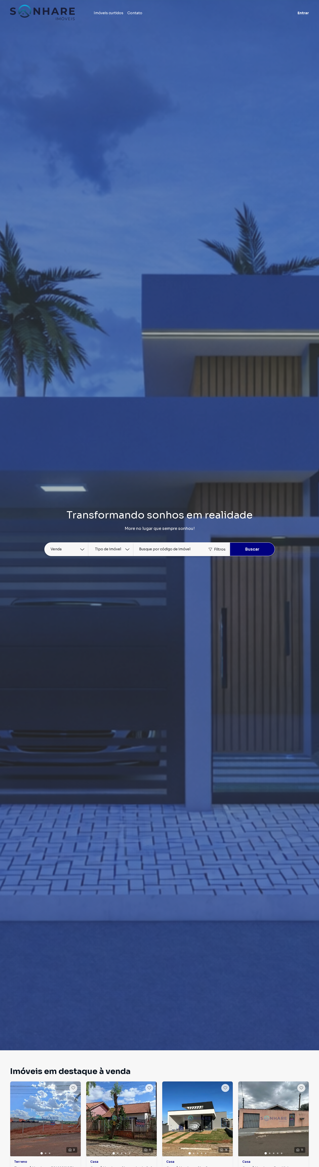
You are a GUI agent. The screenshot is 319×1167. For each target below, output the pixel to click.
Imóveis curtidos (108, 13)
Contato (134, 13)
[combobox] (182, 549)
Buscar (252, 549)
